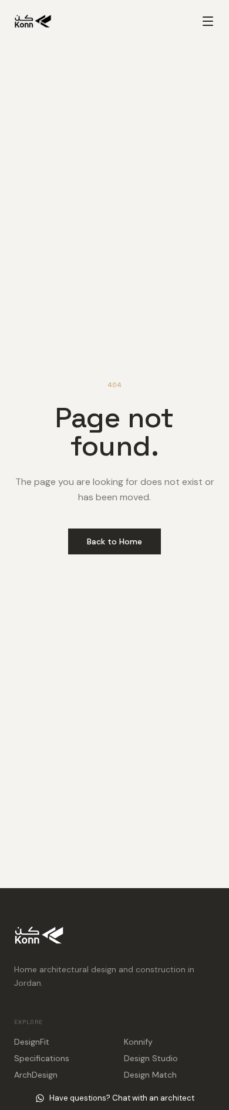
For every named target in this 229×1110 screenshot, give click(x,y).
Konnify (138, 1041)
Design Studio (151, 1058)
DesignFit (31, 1041)
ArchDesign (36, 1074)
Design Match (150, 1074)
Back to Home (114, 541)
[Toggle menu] (208, 21)
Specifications (41, 1058)
